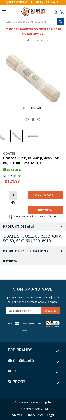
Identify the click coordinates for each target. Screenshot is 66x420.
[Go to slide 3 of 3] (38, 119)
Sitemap (17, 415)
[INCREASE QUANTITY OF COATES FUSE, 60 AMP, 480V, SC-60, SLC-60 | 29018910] (21, 195)
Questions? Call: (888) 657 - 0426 (33, 2)
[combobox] (33, 21)
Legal (50, 415)
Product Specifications (25, 251)
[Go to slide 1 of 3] (27, 119)
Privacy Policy (35, 415)
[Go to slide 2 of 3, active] (33, 119)
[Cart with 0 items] (62, 12)
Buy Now (45, 210)
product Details (18, 227)
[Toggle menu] (4, 12)
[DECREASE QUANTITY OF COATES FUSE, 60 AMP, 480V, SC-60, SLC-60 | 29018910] (5, 195)
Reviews (10, 261)
